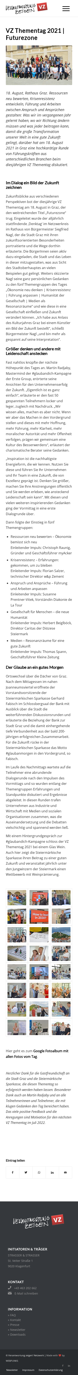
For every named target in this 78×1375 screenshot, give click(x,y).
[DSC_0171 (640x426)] (17, 916)
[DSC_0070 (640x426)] (39, 916)
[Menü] (66, 8)
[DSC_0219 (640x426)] (17, 972)
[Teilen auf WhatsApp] (39, 1172)
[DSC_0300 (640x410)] (17, 990)
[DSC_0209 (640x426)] (39, 953)
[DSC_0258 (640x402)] (17, 1027)
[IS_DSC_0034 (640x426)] (39, 897)
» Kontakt (14, 1320)
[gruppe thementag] (39, 65)
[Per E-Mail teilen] (65, 1172)
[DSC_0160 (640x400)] (39, 1027)
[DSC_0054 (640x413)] (39, 990)
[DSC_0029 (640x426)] (17, 934)
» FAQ (12, 1315)
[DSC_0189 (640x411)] (61, 972)
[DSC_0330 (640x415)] (39, 1009)
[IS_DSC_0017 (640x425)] (61, 916)
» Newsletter (16, 1330)
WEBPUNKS (12, 1360)
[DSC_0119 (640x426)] (61, 897)
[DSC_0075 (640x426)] (17, 1009)
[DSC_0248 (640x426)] (61, 1027)
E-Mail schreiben (26, 1293)
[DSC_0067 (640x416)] (39, 972)
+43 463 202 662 (25, 1288)
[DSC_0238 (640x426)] (61, 1009)
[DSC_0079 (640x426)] (61, 990)
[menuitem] (66, 8)
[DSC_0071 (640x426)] (17, 897)
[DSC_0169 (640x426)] (17, 953)
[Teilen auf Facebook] (12, 1172)
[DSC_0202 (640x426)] (61, 934)
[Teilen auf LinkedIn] (52, 1172)
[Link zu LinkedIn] (69, 1365)
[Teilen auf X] (25, 1172)
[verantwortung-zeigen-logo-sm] (32, 8)
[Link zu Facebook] (63, 1365)
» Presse (13, 1325)
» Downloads (17, 1334)
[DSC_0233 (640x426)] (39, 934)
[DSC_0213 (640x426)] (61, 953)
